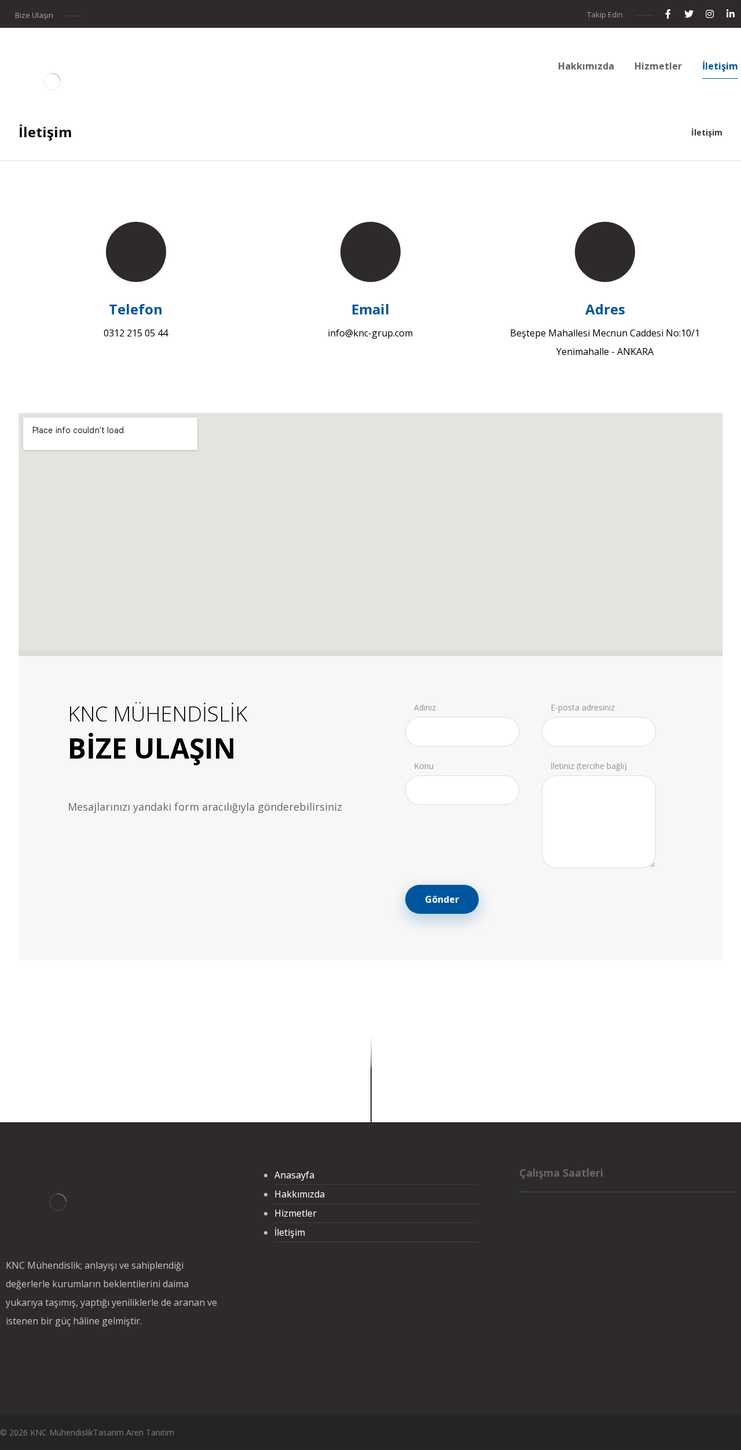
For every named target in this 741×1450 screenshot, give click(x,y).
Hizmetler (295, 1213)
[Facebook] (668, 14)
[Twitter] (689, 14)
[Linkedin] (730, 14)
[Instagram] (709, 14)
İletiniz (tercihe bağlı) (589, 765)
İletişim (289, 1232)
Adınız (425, 707)
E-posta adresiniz (583, 707)
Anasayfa (294, 1175)
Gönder (442, 899)
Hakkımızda (299, 1194)
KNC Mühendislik (61, 1432)
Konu (424, 765)
